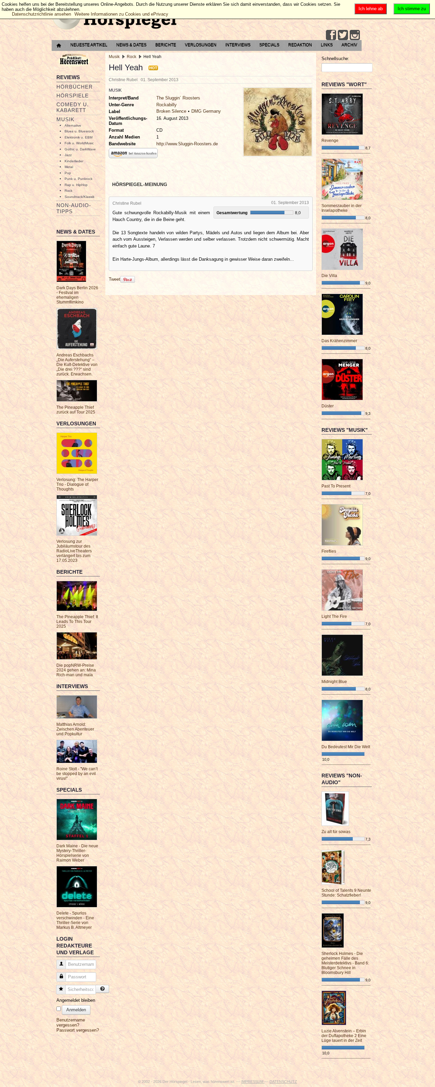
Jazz (68, 155)
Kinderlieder (74, 161)
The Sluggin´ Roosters (178, 97)
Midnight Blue (334, 681)
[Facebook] (331, 35)
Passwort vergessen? (77, 1030)
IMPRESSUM (252, 1082)
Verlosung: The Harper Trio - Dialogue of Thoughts (77, 484)
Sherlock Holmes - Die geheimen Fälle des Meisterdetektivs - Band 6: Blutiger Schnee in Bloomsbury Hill (345, 963)
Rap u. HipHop (76, 185)
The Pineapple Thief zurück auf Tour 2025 (75, 409)
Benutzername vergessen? (70, 1022)
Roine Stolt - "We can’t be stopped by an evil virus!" (77, 774)
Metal (69, 167)
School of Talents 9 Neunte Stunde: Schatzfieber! (346, 893)
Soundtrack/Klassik (79, 197)
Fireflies (328, 551)
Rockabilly (166, 104)
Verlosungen (200, 44)
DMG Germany (206, 111)
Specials (269, 44)
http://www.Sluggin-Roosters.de (187, 143)
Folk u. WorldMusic (79, 143)
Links (327, 44)
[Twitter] (343, 35)
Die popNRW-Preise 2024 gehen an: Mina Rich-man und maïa (76, 670)
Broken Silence (171, 111)
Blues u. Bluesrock (79, 131)
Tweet (114, 279)
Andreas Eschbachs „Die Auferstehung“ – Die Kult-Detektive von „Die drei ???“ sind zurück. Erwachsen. (77, 364)
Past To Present (335, 486)
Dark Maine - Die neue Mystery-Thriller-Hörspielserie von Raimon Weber (77, 853)
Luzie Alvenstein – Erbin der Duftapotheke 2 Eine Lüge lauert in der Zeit (343, 1036)
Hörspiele (72, 95)
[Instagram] (355, 35)
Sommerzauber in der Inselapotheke (341, 208)
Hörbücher (74, 87)
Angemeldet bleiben (75, 1000)
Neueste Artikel (88, 44)
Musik (65, 119)
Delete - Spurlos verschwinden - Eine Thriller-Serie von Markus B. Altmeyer (75, 920)
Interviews (237, 44)
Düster (327, 406)
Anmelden (76, 1009)
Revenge (329, 140)
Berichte (165, 44)
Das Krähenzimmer (339, 340)
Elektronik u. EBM (78, 137)
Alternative (73, 125)
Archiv (349, 44)
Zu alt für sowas (335, 831)
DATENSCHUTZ (283, 1082)
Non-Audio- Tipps (73, 208)
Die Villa (329, 275)
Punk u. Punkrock (78, 179)
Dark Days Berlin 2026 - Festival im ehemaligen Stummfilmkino (77, 295)
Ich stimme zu (412, 8)
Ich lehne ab (371, 8)
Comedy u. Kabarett (72, 107)
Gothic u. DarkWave (80, 149)
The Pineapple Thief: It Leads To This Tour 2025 (77, 621)
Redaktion (300, 44)
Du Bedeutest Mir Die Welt (345, 746)
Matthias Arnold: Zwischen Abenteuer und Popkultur (75, 729)
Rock (68, 190)
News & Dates (131, 44)
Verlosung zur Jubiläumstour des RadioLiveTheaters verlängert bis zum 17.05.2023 (74, 551)
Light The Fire (334, 616)
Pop (68, 173)
